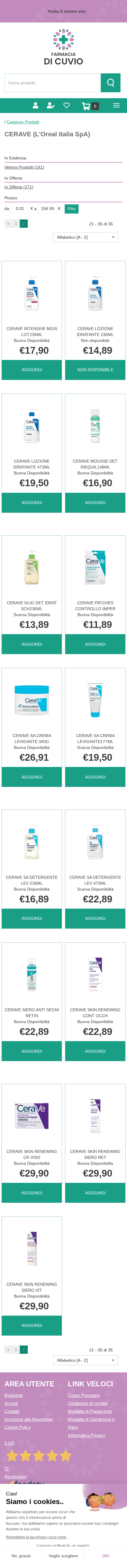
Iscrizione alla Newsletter (28, 1419)
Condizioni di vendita (88, 1403)
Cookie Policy (17, 1427)
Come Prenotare (84, 1395)
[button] (85, 237)
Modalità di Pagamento (90, 1411)
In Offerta (18, 187)
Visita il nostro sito (67, 11)
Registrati (13, 1395)
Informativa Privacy (86, 1435)
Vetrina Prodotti (24, 167)
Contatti (11, 1411)
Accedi (11, 1403)
